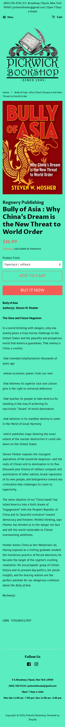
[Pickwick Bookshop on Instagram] (36, 664)
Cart (59, 17)
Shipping (8, 248)
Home (6, 92)
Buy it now (32, 290)
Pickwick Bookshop (36, 715)
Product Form (11, 258)
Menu (10, 17)
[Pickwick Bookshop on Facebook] (29, 664)
